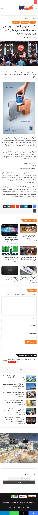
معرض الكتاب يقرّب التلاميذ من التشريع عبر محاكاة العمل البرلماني (29, 259)
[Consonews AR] (23, 497)
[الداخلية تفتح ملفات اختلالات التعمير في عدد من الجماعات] (31, 394)
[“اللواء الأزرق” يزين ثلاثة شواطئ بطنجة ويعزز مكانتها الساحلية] (31, 386)
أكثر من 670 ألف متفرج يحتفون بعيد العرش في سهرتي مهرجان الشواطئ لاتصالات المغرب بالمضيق (15, 419)
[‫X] (30, 206)
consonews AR (7, 502)
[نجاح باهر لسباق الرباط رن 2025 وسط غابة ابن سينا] (9, 250)
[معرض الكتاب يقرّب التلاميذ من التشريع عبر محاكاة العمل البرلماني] (28, 250)
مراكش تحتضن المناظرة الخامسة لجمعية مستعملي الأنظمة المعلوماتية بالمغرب (10, 239)
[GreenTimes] (14, 497)
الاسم (35, 317)
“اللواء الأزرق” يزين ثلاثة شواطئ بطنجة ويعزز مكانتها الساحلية (18, 1)
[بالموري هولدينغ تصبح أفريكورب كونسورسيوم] (9, 270)
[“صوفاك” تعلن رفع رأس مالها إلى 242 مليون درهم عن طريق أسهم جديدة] (28, 270)
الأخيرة (32, 370)
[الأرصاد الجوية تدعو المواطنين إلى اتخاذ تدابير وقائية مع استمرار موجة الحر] (31, 403)
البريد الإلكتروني (33, 325)
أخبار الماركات (24, 22)
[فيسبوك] (34, 206)
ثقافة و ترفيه (16, 22)
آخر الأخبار (27, 18)
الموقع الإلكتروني (32, 333)
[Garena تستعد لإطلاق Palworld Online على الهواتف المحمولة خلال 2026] (31, 378)
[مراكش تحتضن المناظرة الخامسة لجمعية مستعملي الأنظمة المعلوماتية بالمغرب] (9, 230)
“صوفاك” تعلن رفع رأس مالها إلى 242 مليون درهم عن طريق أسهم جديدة (28, 278)
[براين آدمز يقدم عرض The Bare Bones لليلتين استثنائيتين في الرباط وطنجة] (28, 228)
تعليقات (6, 370)
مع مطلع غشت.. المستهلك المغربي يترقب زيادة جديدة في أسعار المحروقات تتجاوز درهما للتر (14, 410)
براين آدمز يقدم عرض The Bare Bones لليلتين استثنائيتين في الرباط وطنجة (29, 236)
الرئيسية (33, 18)
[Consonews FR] (32, 497)
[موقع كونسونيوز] (26, 7)
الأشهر (19, 370)
